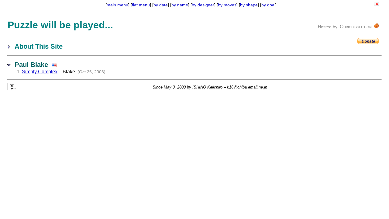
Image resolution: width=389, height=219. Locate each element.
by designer (203, 4)
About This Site (39, 46)
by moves (227, 4)
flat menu (141, 4)
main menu (117, 4)
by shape (249, 4)
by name (179, 4)
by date (160, 4)
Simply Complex (39, 71)
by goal (268, 4)
